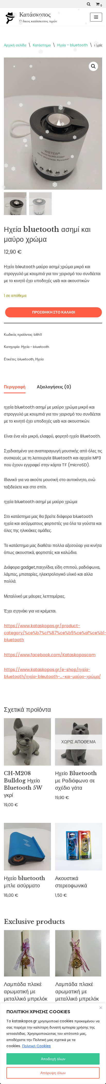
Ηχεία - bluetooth (72, 45)
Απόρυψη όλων (53, 1072)
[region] (53, 1043)
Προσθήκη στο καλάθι (53, 312)
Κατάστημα (42, 45)
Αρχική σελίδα (15, 45)
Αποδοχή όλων (53, 1058)
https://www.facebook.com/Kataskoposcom (49, 655)
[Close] (101, 1007)
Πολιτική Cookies (36, 1046)
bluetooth (25, 359)
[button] (93, 66)
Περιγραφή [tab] (14, 387)
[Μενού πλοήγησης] (96, 17)
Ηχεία (39, 359)
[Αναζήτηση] (89, 4)
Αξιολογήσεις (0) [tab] (54, 387)
